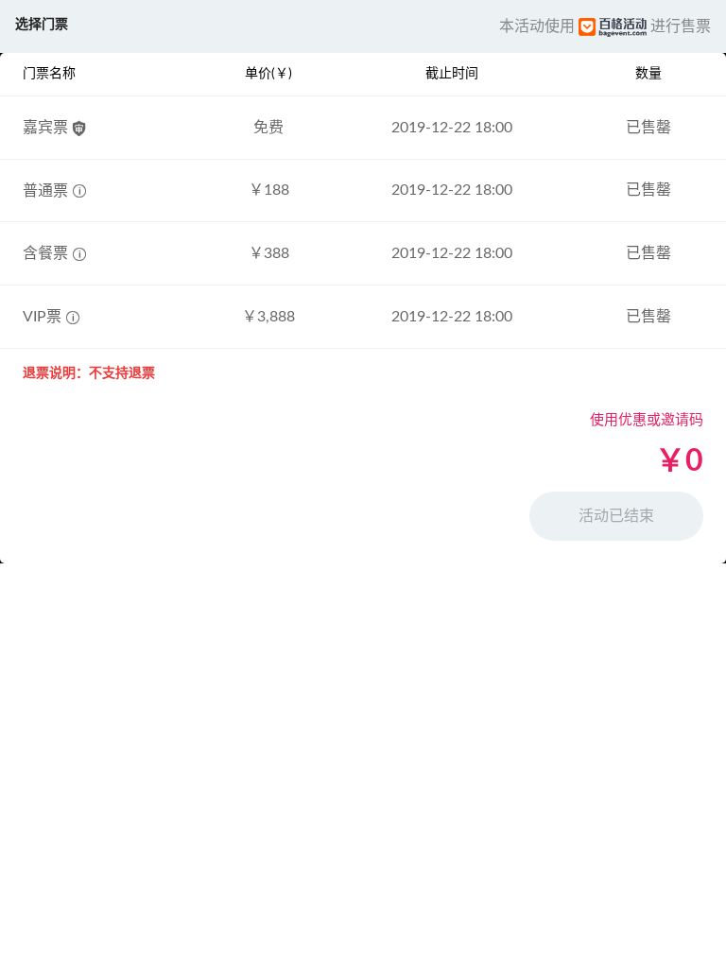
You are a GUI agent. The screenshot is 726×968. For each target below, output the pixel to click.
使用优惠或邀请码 (646, 420)
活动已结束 (616, 516)
